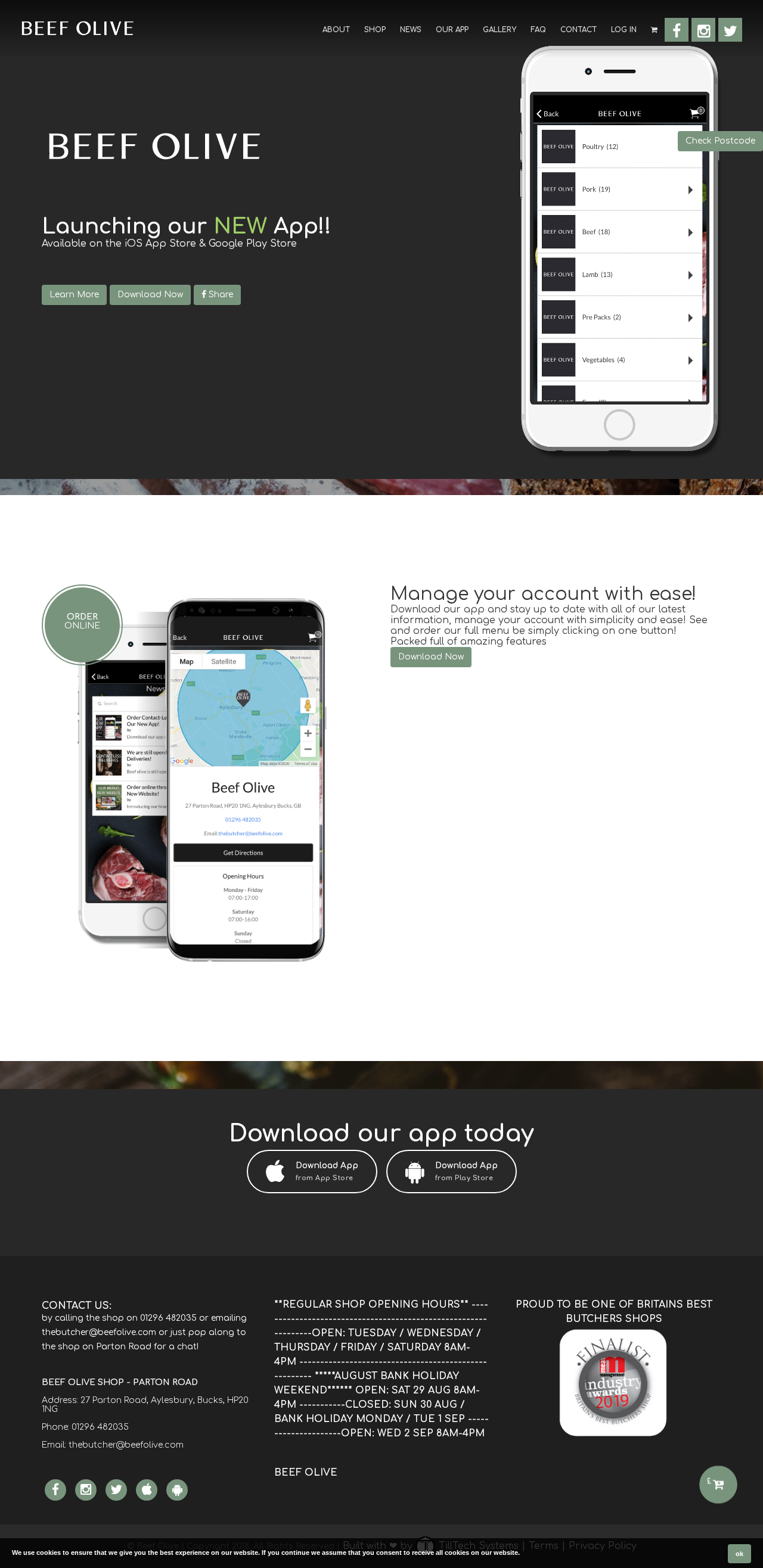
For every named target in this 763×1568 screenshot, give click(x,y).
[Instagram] (703, 30)
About (336, 30)
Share (219, 294)
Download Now (150, 294)
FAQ (538, 30)
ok (739, 1553)
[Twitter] (730, 30)
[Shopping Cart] (654, 29)
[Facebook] (676, 30)
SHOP (375, 30)
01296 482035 (100, 1427)
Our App (452, 30)
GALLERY (499, 30)
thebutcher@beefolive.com (126, 1445)
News (410, 30)
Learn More (74, 294)
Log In (624, 30)
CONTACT (578, 30)
